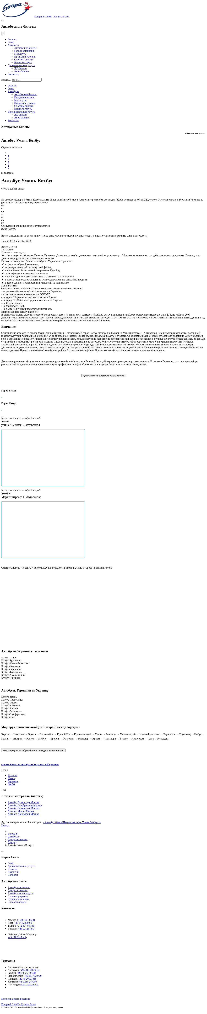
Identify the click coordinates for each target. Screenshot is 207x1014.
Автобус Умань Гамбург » (86, 822)
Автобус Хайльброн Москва (23, 814)
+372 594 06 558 (25, 925)
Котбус (11, 784)
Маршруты (20, 53)
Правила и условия (24, 56)
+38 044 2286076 (23, 922)
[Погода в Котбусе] (3, 612)
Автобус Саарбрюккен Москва (25, 805)
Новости (12, 869)
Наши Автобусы (23, 62)
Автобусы (13, 45)
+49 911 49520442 (28, 984)
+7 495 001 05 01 (26, 920)
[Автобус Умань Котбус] (103, 375)
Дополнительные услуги (21, 65)
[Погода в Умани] (3, 580)
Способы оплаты (23, 59)
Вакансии (13, 872)
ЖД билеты (20, 68)
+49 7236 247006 (27, 981)
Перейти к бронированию (15, 998)
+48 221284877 (26, 928)
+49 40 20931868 (27, 978)
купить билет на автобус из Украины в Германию (30, 764)
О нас (11, 42)
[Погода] (3, 583)
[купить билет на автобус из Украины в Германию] (33, 750)
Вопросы (13, 874)
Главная (12, 39)
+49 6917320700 (33, 975)
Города (11, 842)
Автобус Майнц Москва (21, 811)
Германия (13, 781)
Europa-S (12, 833)
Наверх (5, 825)
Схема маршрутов (18, 896)
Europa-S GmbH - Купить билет (18, 1004)
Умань (11, 778)
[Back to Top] (2, 851)
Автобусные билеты (25, 48)
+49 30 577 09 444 (26, 973)
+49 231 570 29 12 (29, 970)
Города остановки (24, 50)
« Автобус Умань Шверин (57, 822)
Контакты (13, 74)
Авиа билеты (21, 71)
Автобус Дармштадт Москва (23, 802)
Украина (12, 775)
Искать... (6, 79)
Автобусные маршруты (20, 893)
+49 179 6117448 (17, 937)
